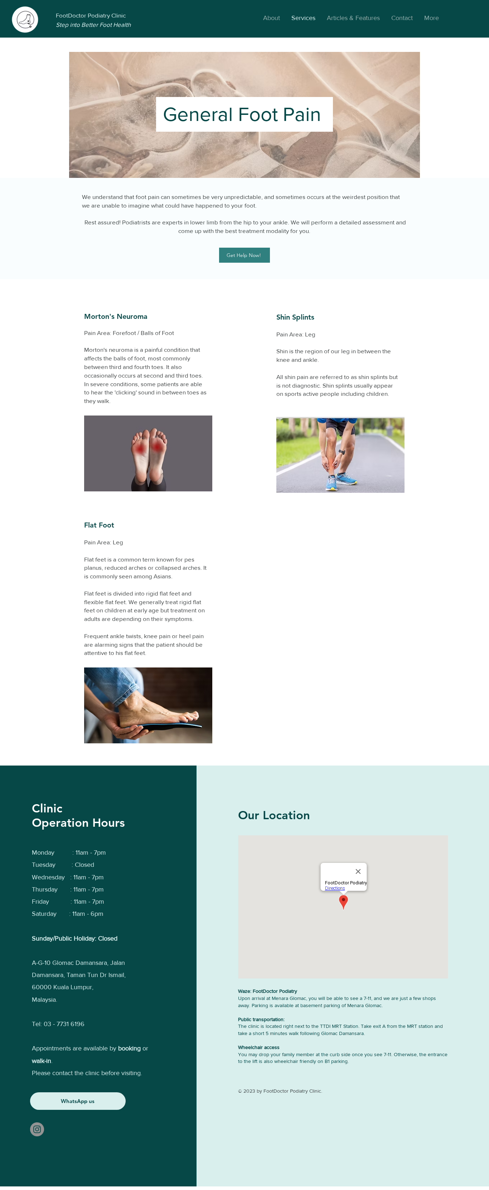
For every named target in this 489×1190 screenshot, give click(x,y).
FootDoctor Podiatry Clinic (91, 15)
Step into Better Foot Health (93, 24)
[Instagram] (37, 1129)
